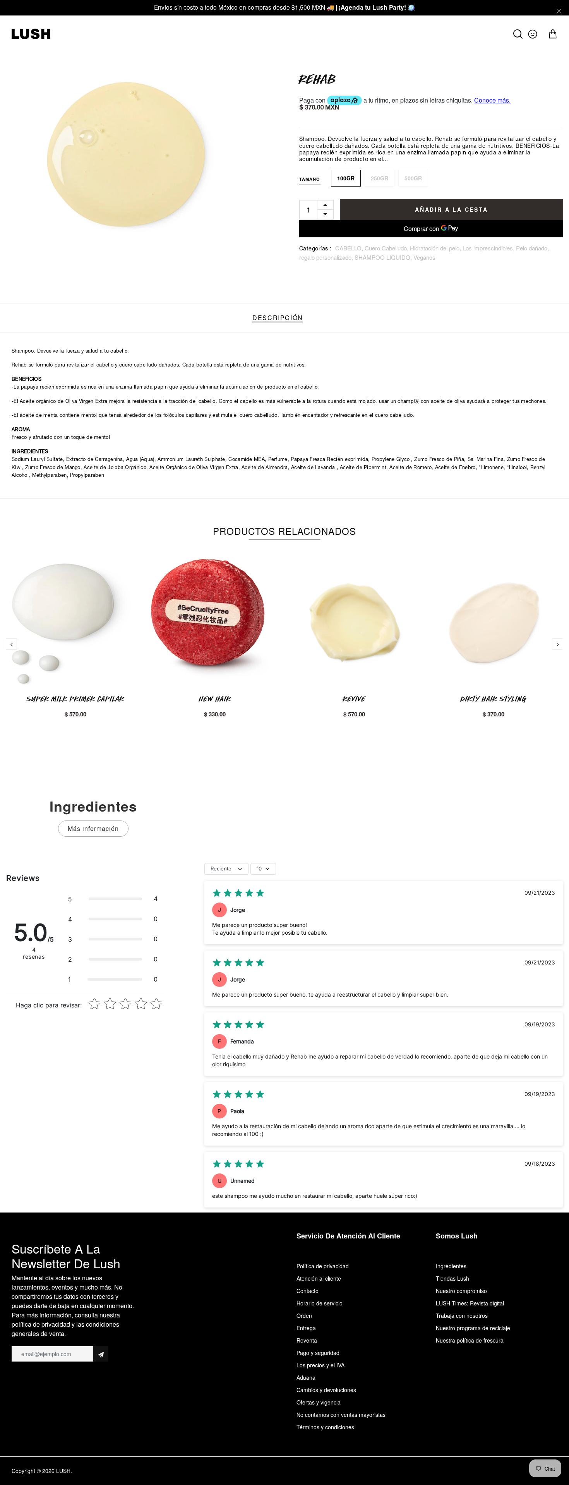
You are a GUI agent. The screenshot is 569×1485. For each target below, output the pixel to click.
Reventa (306, 1340)
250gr (379, 178)
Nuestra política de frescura (470, 1340)
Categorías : (315, 249)
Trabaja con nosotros (462, 1315)
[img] (238, 893)
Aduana (305, 1377)
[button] (113, 898)
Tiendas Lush (452, 1278)
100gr (346, 178)
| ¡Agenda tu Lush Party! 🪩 (375, 7)
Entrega (306, 1328)
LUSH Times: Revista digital (470, 1303)
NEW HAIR (215, 698)
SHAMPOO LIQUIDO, (384, 257)
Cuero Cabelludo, (387, 248)
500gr (413, 178)
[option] (138, 157)
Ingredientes (451, 1266)
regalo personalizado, (327, 257)
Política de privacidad (322, 1266)
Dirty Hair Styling (494, 698)
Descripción (277, 317)
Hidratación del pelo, (436, 248)
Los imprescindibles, (489, 248)
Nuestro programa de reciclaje (473, 1328)
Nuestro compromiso (461, 1291)
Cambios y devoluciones (326, 1390)
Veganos (424, 257)
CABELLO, (350, 248)
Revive (354, 698)
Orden (304, 1315)
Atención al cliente (318, 1278)
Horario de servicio (319, 1303)
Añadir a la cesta (451, 209)
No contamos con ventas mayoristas (341, 1414)
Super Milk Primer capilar (75, 698)
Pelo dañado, (532, 248)
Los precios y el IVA (320, 1365)
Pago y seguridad (317, 1353)
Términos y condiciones (325, 1427)
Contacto (307, 1291)
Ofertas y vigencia (318, 1402)
